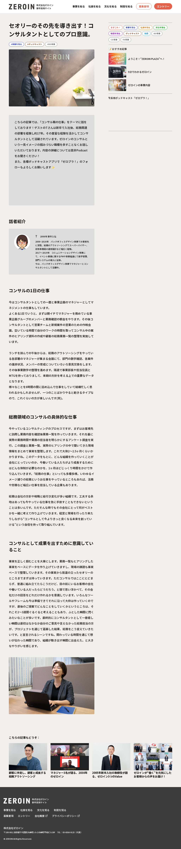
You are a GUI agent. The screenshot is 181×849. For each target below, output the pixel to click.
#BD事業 (51, 44)
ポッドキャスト (132, 33)
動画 (146, 33)
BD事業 (157, 33)
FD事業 (126, 39)
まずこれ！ (115, 27)
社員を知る (94, 6)
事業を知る (78, 6)
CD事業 (114, 39)
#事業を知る (16, 44)
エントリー (163, 6)
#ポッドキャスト (34, 44)
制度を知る (126, 6)
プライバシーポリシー (64, 816)
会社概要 (40, 816)
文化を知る (110, 6)
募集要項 (144, 6)
